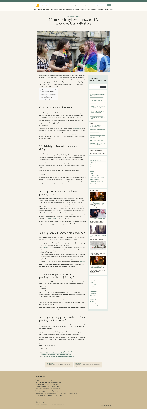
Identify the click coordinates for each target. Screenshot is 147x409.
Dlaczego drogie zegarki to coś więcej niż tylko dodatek (97, 112)
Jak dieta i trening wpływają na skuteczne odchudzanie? (48, 379)
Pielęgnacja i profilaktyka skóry (43, 9)
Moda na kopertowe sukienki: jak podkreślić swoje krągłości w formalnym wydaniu (97, 131)
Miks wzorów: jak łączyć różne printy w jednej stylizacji (47, 384)
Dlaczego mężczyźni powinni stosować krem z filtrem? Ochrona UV (57, 356)
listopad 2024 (93, 303)
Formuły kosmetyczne (95, 164)
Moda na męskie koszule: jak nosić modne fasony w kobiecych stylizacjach (97, 136)
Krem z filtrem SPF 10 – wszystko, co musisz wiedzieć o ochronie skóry (51, 391)
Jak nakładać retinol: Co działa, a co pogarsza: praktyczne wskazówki (50, 390)
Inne (91, 166)
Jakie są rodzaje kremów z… (46, 96)
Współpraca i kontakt (109, 9)
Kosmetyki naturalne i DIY (91, 9)
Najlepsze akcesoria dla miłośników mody (98, 236)
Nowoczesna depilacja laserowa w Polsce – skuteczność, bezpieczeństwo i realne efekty (97, 96)
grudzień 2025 (93, 291)
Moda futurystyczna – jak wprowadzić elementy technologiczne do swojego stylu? (53, 380)
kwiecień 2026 (93, 282)
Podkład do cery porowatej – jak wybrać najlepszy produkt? (48, 386)
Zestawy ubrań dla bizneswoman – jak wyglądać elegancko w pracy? (97, 202)
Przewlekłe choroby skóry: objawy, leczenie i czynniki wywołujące (57, 351)
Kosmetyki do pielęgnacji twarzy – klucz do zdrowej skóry (55, 352)
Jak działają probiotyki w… (46, 93)
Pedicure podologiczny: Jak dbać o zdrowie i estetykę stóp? (48, 382)
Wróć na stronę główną (106, 405)
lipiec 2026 (92, 280)
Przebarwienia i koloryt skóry (68, 9)
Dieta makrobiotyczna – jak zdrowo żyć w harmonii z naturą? (49, 395)
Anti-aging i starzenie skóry (80, 9)
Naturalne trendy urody (95, 175)
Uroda (91, 185)
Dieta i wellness (100, 9)
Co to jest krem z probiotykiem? (47, 91)
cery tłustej (82, 261)
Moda (35, 9)
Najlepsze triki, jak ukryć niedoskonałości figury (95, 126)
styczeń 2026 (93, 289)
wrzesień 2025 (93, 295)
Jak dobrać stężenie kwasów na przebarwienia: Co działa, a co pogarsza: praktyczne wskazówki (56, 393)
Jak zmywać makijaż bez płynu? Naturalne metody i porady (48, 388)
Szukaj (109, 5)
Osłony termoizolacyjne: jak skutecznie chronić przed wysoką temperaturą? (97, 102)
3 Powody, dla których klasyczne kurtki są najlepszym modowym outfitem (97, 268)
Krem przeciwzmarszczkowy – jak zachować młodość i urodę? (56, 354)
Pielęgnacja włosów (54, 9)
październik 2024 (94, 305)
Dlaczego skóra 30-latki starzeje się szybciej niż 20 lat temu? (97, 107)
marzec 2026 (93, 284)
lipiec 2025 (92, 297)
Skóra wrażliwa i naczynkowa (96, 183)
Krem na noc (44, 247)
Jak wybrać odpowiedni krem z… (47, 97)
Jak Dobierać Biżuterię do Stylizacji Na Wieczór (97, 219)
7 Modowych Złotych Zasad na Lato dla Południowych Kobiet (97, 144)
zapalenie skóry (77, 128)
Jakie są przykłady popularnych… (47, 99)
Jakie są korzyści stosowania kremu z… (48, 94)
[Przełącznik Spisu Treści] (55, 90)
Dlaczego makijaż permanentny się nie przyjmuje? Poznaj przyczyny (87, 365)
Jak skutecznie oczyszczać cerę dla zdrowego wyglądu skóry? (58, 365)
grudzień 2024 (93, 301)
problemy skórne (52, 218)
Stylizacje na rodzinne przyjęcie (97, 140)
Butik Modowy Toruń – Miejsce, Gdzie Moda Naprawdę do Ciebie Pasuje (97, 117)
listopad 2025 (93, 293)
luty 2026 (92, 287)
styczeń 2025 (93, 299)
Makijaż (60, 9)
